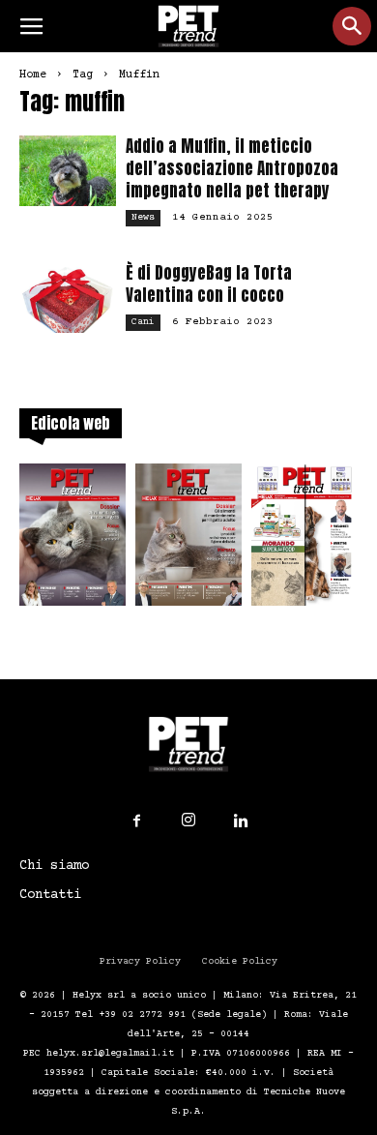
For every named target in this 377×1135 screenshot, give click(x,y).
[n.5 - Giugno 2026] (188, 540)
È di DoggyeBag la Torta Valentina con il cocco (209, 284)
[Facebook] (136, 821)
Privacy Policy (140, 961)
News (143, 217)
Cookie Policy (239, 961)
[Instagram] (188, 820)
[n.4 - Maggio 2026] (304, 540)
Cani (143, 321)
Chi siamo (54, 866)
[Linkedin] (240, 821)
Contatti (50, 895)
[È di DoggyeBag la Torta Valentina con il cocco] (67, 297)
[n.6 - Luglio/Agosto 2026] (72, 540)
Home (32, 75)
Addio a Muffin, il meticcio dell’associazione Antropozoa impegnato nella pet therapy (232, 168)
